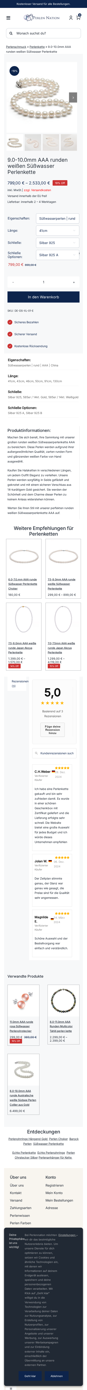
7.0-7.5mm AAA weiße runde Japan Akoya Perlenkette (61, 648)
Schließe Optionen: (15, 255)
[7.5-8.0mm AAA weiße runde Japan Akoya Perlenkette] (23, 620)
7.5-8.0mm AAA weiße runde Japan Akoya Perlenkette (22, 648)
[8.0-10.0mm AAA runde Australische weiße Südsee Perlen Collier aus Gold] (23, 1070)
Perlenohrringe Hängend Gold (28, 1139)
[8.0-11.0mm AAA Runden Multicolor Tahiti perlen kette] (63, 1001)
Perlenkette (37, 46)
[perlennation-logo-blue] (42, 15)
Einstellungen (67, 1235)
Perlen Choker (58, 1139)
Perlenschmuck (16, 46)
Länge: (13, 230)
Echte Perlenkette (24, 1152)
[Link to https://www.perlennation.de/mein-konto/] (71, 18)
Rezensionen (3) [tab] (19, 683)
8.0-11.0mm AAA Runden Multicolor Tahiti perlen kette (61, 1026)
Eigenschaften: (19, 218)
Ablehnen (57, 1376)
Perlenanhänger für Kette (55, 1157)
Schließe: (15, 243)
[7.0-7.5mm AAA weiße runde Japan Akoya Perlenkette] (63, 620)
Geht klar (30, 1376)
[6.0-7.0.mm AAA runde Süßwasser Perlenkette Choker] (23, 556)
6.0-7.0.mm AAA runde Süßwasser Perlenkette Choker (22, 584)
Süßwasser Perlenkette (48, 1143)
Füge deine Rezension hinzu (52, 730)
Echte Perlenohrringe (51, 1152)
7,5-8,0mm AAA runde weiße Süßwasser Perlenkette (61, 584)
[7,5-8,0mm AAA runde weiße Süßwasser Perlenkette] (63, 556)
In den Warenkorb (43, 297)
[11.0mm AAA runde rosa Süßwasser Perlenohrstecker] (23, 1001)
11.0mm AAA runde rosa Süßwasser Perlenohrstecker (21, 1026)
